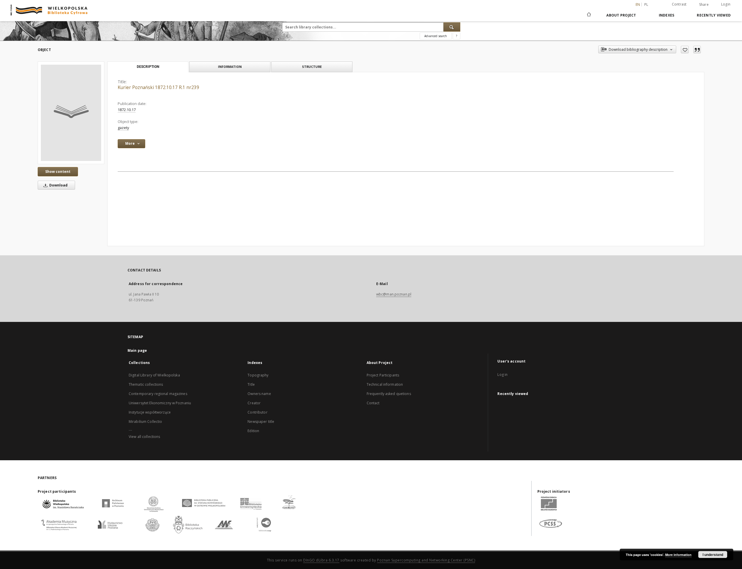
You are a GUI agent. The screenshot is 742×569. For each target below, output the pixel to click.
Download (58, 185)
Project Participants (383, 375)
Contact (373, 403)
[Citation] (697, 49)
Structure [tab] (312, 66)
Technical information (385, 384)
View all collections (144, 436)
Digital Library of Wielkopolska (154, 375)
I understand (713, 554)
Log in (502, 374)
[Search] (451, 27)
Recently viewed (714, 15)
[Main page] (588, 15)
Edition (253, 430)
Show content (57, 171)
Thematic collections (146, 384)
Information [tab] (230, 66)
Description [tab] (148, 67)
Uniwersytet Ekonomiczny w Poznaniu (160, 403)
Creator (254, 403)
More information (678, 554)
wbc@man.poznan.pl (393, 294)
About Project (621, 15)
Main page (137, 350)
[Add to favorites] (685, 49)
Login (725, 4)
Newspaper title (261, 421)
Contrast (679, 4)
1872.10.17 (127, 109)
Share (704, 4)
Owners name (259, 393)
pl (646, 4)
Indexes (666, 15)
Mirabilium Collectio (145, 421)
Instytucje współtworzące (150, 412)
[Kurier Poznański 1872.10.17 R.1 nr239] (71, 113)
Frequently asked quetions (389, 393)
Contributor (257, 412)
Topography (258, 375)
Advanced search (435, 36)
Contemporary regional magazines (158, 393)
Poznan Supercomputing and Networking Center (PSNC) (426, 560)
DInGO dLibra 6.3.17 (321, 560)
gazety (123, 127)
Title (251, 384)
